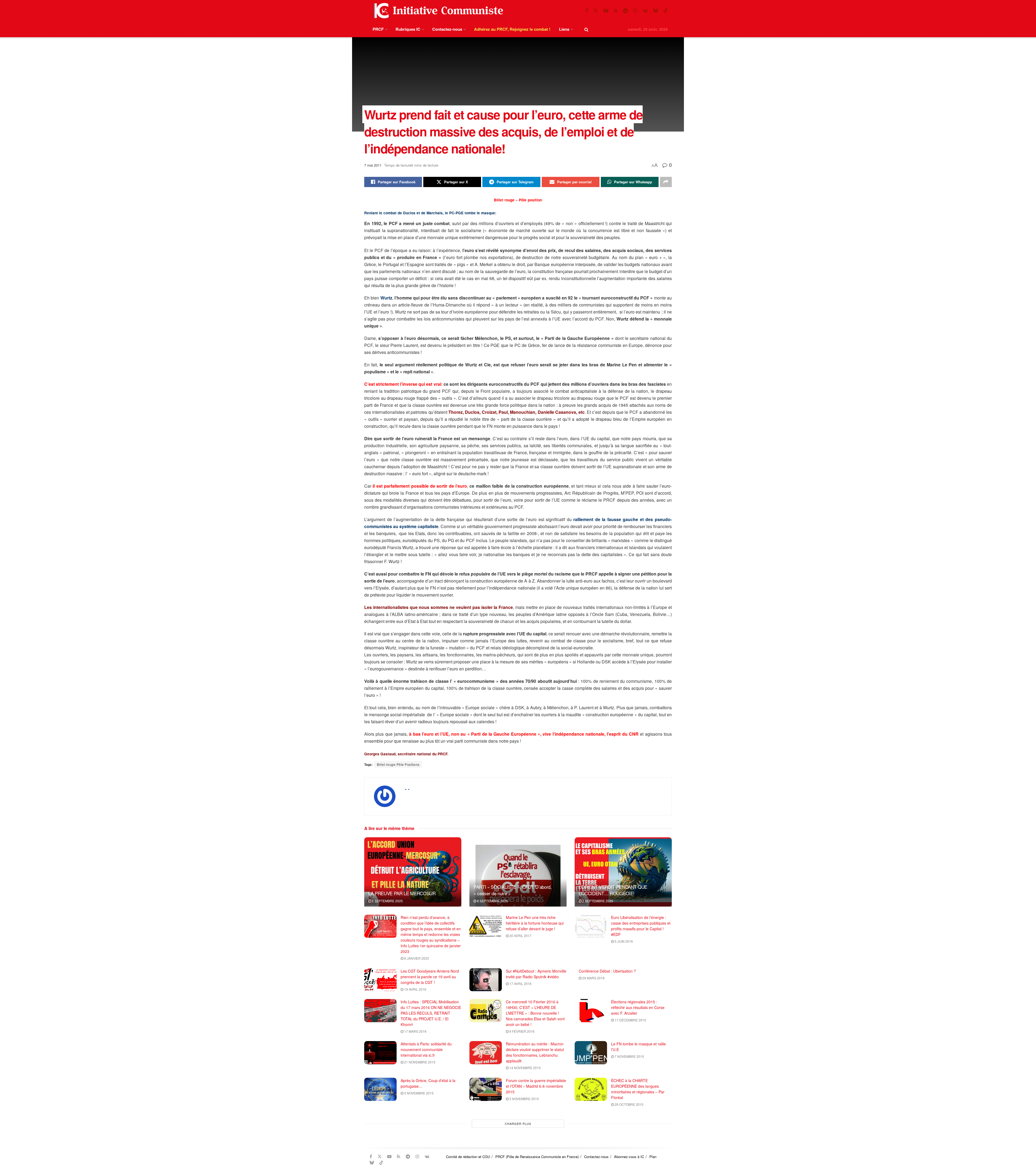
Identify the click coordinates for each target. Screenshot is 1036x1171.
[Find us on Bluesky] (655, 11)
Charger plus (518, 1123)
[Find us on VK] (645, 11)
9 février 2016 (521, 1031)
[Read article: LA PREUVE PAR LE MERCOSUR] (412, 872)
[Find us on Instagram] (635, 11)
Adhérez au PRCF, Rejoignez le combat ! (512, 29)
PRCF (378, 29)
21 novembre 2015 (419, 1062)
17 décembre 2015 (630, 1020)
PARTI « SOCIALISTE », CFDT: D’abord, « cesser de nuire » (512, 890)
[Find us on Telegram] (625, 11)
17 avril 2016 (520, 983)
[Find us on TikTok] (665, 11)
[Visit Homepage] (437, 10)
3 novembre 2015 (418, 1093)
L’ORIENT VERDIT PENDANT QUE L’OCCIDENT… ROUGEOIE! (613, 890)
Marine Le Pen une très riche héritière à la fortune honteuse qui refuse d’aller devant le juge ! (535, 923)
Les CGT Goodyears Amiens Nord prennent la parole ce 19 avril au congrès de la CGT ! (430, 976)
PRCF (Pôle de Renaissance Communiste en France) (537, 1156)
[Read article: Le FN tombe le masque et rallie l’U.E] (591, 1052)
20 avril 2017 (520, 935)
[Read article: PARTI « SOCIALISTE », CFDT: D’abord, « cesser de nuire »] (518, 872)
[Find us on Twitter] (595, 11)
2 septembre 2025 (597, 900)
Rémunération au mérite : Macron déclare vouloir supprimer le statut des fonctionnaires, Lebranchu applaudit (535, 1052)
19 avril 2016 (414, 989)
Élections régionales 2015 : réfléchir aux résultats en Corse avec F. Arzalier (637, 1007)
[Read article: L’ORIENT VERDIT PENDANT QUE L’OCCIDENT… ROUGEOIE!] (623, 872)
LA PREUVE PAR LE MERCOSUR (402, 893)
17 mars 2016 (415, 1031)
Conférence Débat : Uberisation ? (607, 971)
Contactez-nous (447, 29)
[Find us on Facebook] (586, 11)
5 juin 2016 (623, 941)
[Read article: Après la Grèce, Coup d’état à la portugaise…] (380, 1089)
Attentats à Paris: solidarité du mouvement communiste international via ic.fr (426, 1049)
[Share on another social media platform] (666, 182)
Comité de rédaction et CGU (468, 1156)
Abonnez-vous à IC (629, 1156)
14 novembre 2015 (525, 1067)
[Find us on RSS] (616, 11)
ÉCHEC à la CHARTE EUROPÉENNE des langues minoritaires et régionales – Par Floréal (637, 1089)
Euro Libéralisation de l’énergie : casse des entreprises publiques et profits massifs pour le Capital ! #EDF (640, 926)
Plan (652, 1156)
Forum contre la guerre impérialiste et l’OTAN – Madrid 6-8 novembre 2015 (536, 1086)
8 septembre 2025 (387, 900)
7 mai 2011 (372, 165)
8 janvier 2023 (416, 958)
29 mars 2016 (593, 978)
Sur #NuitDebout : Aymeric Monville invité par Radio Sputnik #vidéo (536, 973)
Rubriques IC (408, 29)
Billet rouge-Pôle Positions (398, 764)
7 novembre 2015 (629, 1056)
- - (407, 788)
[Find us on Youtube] (606, 11)
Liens (564, 29)
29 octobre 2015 (628, 1104)
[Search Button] (586, 29)
